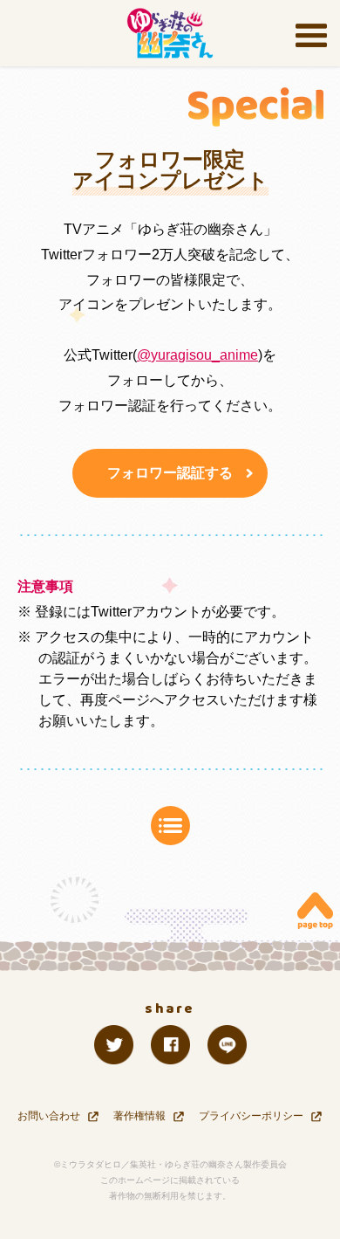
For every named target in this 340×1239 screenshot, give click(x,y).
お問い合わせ (48, 1116)
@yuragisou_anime (197, 355)
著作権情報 (139, 1116)
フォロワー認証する (170, 472)
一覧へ (170, 825)
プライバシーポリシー (251, 1116)
